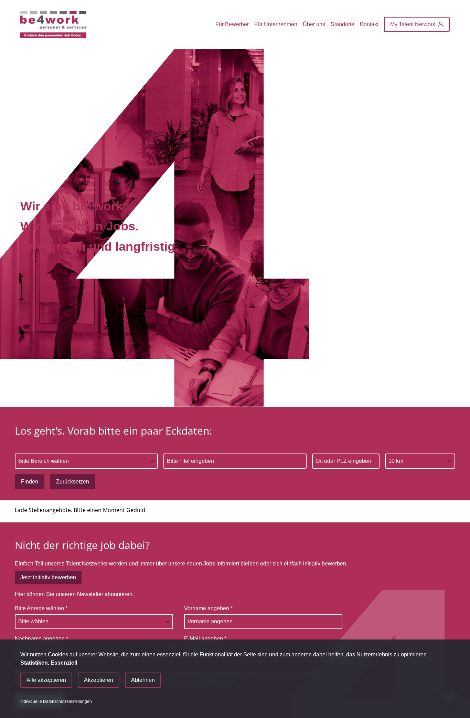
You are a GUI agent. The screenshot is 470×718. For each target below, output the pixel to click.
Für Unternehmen (275, 24)
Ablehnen (143, 680)
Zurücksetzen (72, 482)
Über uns (314, 24)
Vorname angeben (208, 608)
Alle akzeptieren (46, 680)
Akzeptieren (98, 680)
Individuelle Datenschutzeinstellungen (56, 701)
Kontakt (369, 24)
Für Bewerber (232, 24)
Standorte (342, 24)
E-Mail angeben (205, 639)
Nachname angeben (41, 639)
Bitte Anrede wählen (41, 608)
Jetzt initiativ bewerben (48, 577)
